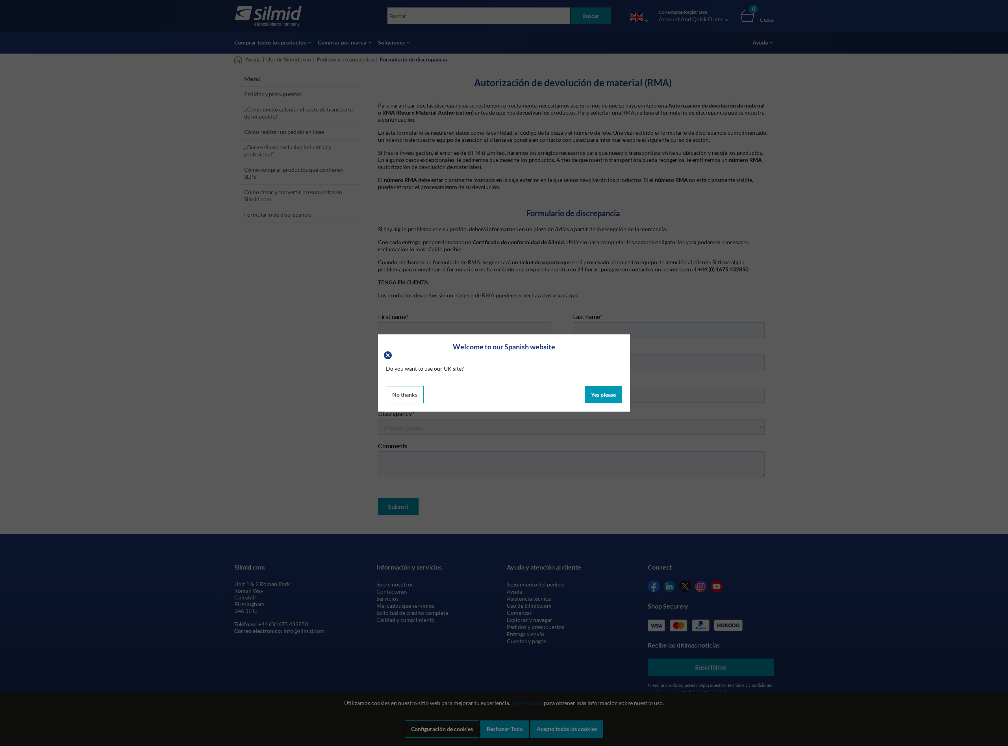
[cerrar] (389, 354)
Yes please (603, 394)
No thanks (404, 394)
